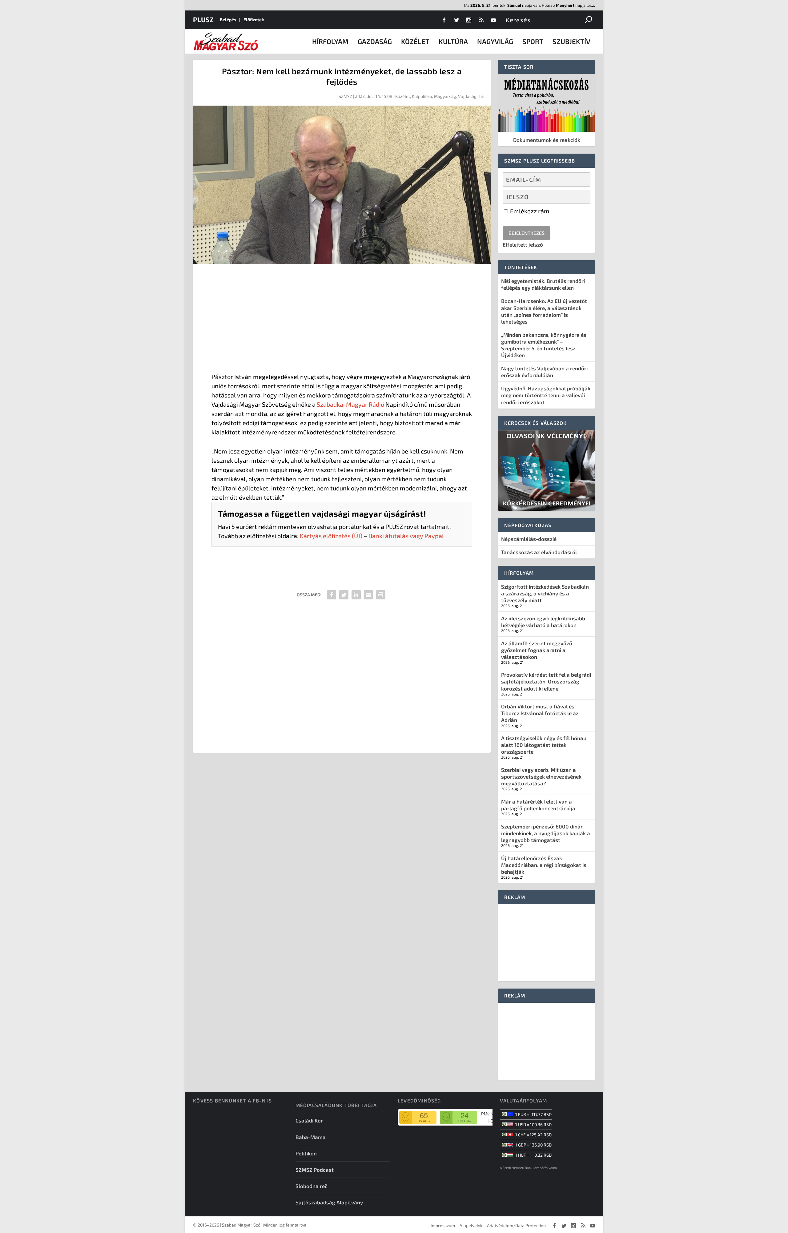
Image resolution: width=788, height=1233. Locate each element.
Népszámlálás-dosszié (529, 539)
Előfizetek (253, 19)
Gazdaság (375, 41)
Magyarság (445, 96)
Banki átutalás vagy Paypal (406, 535)
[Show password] (580, 197)
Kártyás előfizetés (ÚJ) (331, 535)
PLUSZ (203, 19)
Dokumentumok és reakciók (546, 140)
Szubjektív (571, 41)
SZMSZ (345, 96)
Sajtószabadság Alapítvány (329, 1202)
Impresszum (443, 1225)
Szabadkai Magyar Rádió (350, 404)
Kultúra (453, 41)
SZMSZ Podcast (315, 1170)
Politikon (306, 1153)
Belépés (228, 19)
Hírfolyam (330, 41)
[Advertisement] (342, 319)
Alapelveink (471, 1225)
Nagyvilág (495, 41)
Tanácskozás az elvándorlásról (539, 552)
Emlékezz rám (529, 211)
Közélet (415, 41)
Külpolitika (422, 96)
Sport (532, 41)
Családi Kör (309, 1120)
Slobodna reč (312, 1186)
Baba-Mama (311, 1137)
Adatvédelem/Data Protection (516, 1225)
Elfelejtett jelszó (523, 244)
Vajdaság (467, 96)
